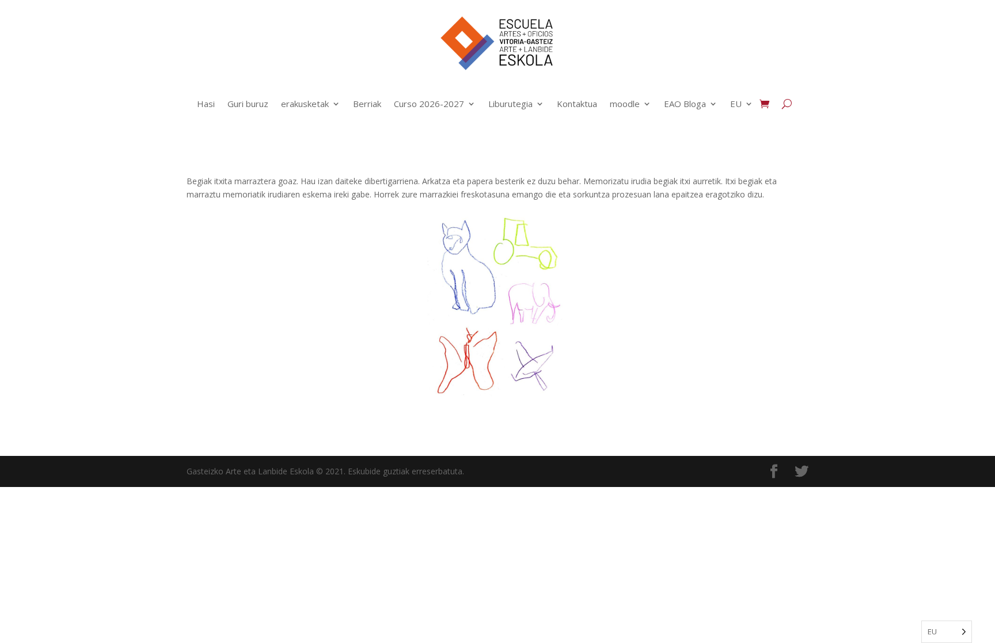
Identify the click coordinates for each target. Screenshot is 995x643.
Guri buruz (247, 103)
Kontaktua (577, 103)
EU (736, 103)
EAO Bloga (685, 103)
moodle (625, 103)
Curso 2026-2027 (429, 103)
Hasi (206, 103)
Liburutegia (510, 103)
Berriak (367, 103)
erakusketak (305, 103)
